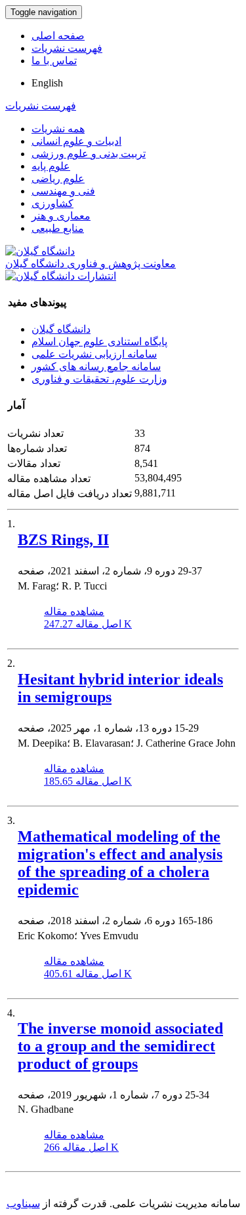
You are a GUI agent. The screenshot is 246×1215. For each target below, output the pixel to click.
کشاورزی (52, 203)
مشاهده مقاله (74, 611)
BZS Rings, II (63, 539)
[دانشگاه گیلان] (40, 251)
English (47, 82)
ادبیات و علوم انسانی (76, 141)
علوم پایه (50, 166)
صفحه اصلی (58, 35)
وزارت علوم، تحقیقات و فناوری (99, 378)
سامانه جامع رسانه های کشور (96, 366)
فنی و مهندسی (63, 190)
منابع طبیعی (57, 228)
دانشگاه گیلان (61, 329)
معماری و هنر (61, 215)
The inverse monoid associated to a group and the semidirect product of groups (120, 1046)
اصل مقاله (88, 623)
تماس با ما (54, 60)
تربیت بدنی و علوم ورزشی (88, 153)
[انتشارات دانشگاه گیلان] (60, 276)
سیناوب (23, 1203)
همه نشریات (58, 128)
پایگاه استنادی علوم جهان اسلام (99, 341)
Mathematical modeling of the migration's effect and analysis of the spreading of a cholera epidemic (120, 863)
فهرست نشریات (66, 48)
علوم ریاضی (58, 178)
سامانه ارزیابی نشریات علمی (94, 354)
